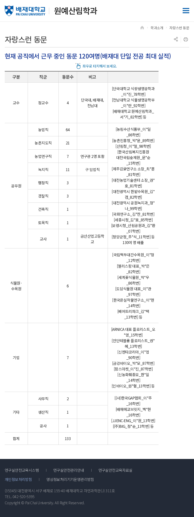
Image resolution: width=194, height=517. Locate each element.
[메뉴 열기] (186, 10)
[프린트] (185, 39)
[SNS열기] (175, 39)
